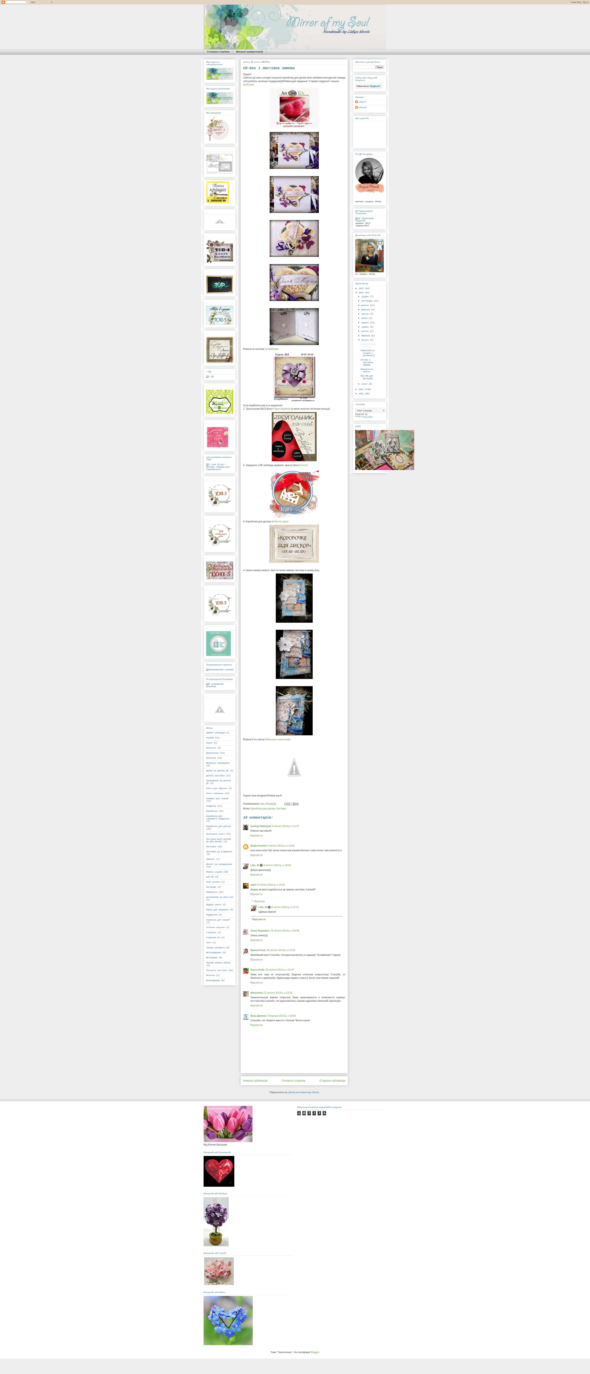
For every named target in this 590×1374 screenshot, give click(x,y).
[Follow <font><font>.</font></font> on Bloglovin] (368, 87)
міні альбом (213, 882)
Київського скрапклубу (277, 739)
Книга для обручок (216, 788)
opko (253, 884)
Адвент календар (215, 732)
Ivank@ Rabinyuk (260, 826)
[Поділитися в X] (291, 804)
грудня (365, 296)
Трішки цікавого (215, 947)
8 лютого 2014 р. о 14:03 (280, 845)
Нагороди (211, 887)
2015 (362, 288)
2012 (362, 393)
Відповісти (256, 835)
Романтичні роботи (367, 370)
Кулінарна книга (215, 834)
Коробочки (211, 811)
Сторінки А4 (213, 937)
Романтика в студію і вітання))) (368, 353)
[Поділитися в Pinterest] (297, 804)
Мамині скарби (214, 872)
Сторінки (211, 932)
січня (365, 384)
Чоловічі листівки (216, 970)
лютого (365, 340)
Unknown (362, 107)
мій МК (210, 877)
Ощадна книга (213, 904)
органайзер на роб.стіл (219, 897)
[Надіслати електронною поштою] (285, 804)
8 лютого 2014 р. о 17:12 (285, 907)
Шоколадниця (213, 980)
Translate (366, 417)
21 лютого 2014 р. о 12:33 (278, 992)
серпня (365, 314)
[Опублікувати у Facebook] (294, 804)
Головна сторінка (218, 52)
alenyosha (256, 992)
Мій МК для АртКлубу (367, 377)
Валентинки (212, 753)
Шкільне (210, 975)
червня (365, 322)
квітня (365, 331)
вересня (366, 309)
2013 (362, 389)
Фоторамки (211, 957)
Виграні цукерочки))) (249, 52)
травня (365, 327)
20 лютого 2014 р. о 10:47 (279, 969)
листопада (367, 301)
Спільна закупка (215, 927)
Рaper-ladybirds (282, 408)
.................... (369, 345)
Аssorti (304, 465)
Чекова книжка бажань (218, 962)
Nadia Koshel (258, 845)
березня (366, 335)
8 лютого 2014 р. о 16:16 (271, 884)
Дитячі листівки (215, 775)
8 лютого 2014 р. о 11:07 (285, 826)
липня (365, 318)
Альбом (210, 738)
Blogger (315, 1352)
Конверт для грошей (217, 798)
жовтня (365, 305)
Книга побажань (214, 793)
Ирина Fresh (258, 950)
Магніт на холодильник (219, 864)
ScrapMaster (272, 349)
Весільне (211, 758)
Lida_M (254, 865)
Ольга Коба (257, 969)
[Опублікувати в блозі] (288, 804)
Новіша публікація (255, 1080)
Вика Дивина (258, 1015)
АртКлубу (248, 84)
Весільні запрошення (218, 763)
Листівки (281, 808)
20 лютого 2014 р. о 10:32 (281, 950)
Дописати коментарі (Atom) (303, 1092)
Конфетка (211, 806)
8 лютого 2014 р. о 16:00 (277, 865)
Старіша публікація (332, 1080)
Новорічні (211, 892)
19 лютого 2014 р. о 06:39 (284, 930)
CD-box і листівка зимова (367, 362)
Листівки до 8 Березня (219, 851)
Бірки (209, 743)
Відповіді (259, 901)
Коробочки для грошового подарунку (218, 817)
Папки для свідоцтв (217, 909)
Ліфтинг (210, 859)
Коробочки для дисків (262, 808)
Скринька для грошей (218, 920)
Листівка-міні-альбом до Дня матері (218, 840)
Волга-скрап (282, 521)
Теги (208, 942)
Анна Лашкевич (259, 930)
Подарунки (211, 915)
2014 (362, 292)
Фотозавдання (213, 952)
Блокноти (211, 748)
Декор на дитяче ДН (217, 770)
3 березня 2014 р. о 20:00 (281, 1015)
